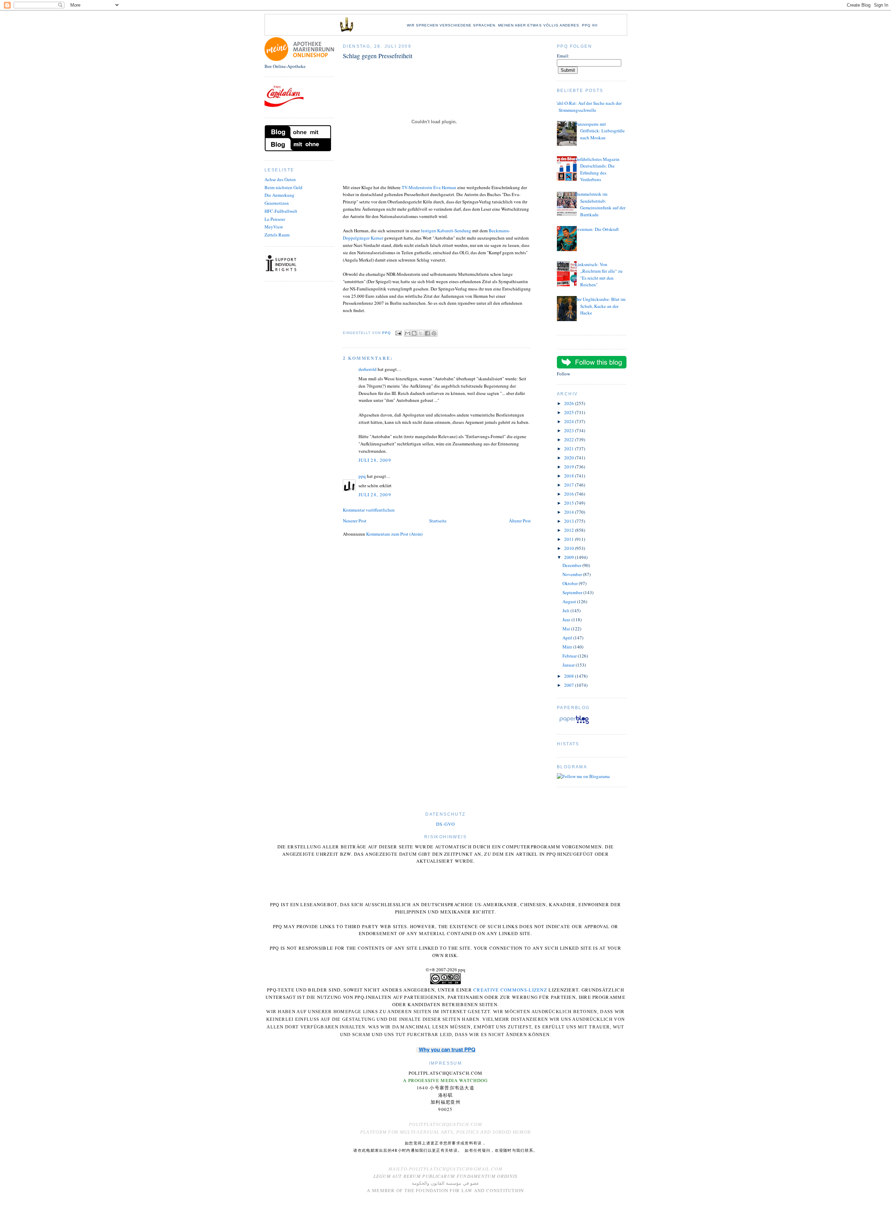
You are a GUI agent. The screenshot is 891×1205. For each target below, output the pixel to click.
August (569, 601)
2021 (569, 448)
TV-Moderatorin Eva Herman (429, 187)
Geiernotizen (277, 203)
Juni (566, 619)
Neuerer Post (354, 521)
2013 (569, 521)
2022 (569, 439)
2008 (569, 676)
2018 (569, 476)
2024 (569, 421)
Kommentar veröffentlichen (369, 510)
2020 (569, 457)
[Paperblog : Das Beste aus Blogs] (574, 724)
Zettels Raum (277, 235)
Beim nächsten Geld (283, 187)
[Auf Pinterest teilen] (434, 333)
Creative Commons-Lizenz (510, 990)
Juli (566, 610)
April (567, 638)
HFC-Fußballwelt (281, 211)
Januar (569, 665)
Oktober (570, 583)
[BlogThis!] (414, 333)
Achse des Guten (280, 179)
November (572, 574)
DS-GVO (445, 824)
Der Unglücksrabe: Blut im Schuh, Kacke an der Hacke (600, 306)
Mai (566, 628)
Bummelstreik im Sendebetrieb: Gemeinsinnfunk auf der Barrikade (600, 204)
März (567, 647)
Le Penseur (275, 219)
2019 (569, 467)
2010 (569, 548)
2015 (569, 503)
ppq (362, 476)
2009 (569, 557)
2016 (569, 494)
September (572, 592)
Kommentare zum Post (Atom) (394, 534)
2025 (569, 412)
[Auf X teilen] (420, 333)
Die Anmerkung (279, 195)
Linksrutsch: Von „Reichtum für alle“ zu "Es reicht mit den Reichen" (599, 274)
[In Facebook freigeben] (427, 333)
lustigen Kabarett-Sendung (446, 230)
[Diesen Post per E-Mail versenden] (407, 333)
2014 (569, 512)
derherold (367, 369)
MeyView (274, 227)
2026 (569, 403)
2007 (569, 685)
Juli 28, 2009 (374, 460)
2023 (569, 430)
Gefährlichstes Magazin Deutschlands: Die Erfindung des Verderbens (597, 169)
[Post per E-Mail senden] (398, 333)
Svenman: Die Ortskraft (597, 229)
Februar (570, 656)
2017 (569, 485)
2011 (569, 539)
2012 (569, 530)
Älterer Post (520, 521)
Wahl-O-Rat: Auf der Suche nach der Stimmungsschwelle (587, 106)
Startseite (438, 521)
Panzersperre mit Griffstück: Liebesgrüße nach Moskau (600, 131)
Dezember (572, 565)
